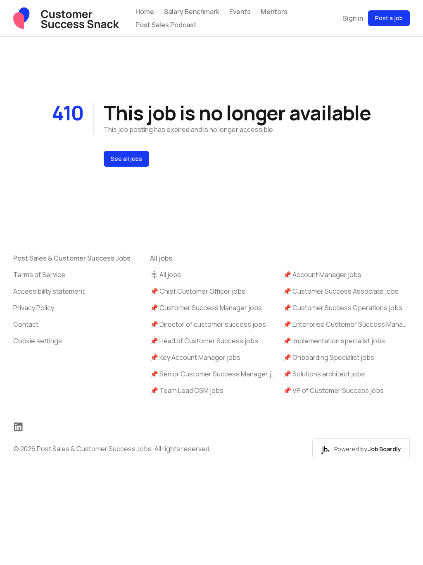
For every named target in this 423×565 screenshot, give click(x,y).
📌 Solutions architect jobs (324, 373)
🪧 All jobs (165, 274)
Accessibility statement (49, 291)
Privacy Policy (33, 307)
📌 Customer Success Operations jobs (342, 307)
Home (144, 11)
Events (240, 11)
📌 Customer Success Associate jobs (341, 291)
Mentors (274, 11)
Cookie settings (37, 340)
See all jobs (126, 159)
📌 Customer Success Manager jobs (206, 307)
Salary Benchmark (191, 11)
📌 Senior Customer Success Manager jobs (213, 373)
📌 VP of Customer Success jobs (333, 390)
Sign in (353, 18)
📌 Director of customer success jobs (208, 324)
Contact (25, 324)
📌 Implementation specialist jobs (334, 340)
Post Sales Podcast (166, 24)
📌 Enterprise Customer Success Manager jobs (346, 324)
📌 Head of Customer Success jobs (204, 340)
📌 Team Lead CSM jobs (186, 390)
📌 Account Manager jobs (322, 274)
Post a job (389, 18)
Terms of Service (39, 274)
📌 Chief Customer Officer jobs (197, 291)
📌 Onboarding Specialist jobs (328, 357)
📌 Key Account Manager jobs (195, 357)
